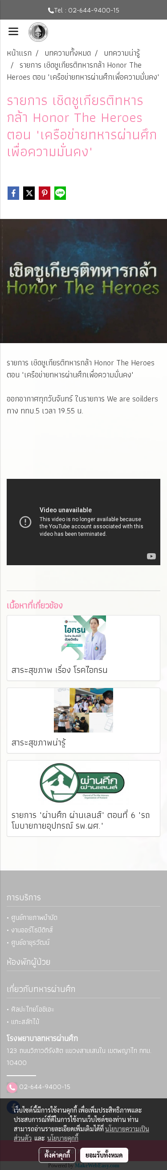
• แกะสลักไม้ (23, 1021)
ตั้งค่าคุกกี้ (57, 1155)
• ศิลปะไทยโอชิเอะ (30, 1009)
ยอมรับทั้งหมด (104, 1155)
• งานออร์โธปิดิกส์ (30, 929)
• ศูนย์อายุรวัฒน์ (28, 942)
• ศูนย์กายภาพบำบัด (32, 917)
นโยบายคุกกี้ (62, 1138)
